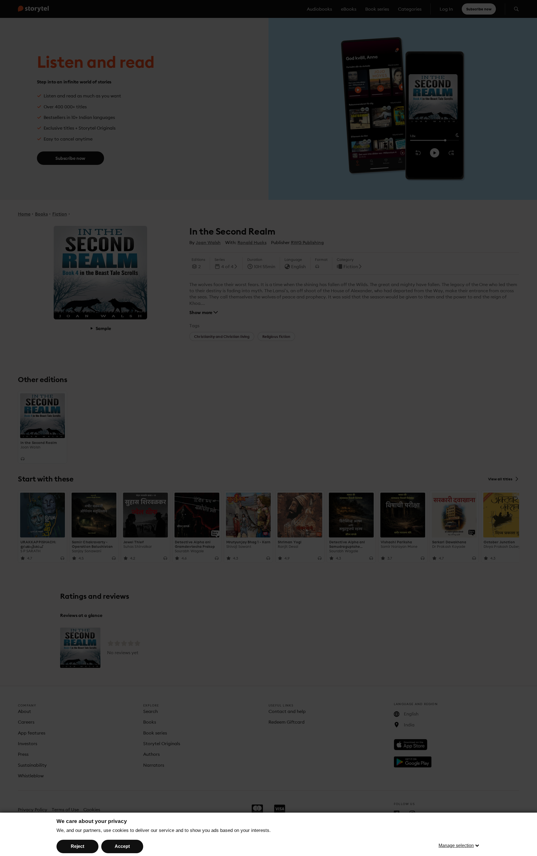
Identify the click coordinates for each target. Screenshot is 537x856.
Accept (122, 846)
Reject (77, 846)
